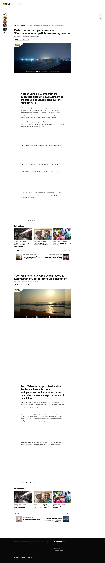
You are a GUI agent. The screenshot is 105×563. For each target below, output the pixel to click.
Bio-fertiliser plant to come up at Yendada (62, 244)
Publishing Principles (58, 550)
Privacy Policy (23, 557)
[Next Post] (66, 257)
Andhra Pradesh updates (20, 543)
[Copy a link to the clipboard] (28, 39)
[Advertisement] (52, 14)
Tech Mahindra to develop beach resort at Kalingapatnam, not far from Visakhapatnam (31, 257)
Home (15, 25)
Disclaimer (30, 557)
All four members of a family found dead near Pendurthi (41, 244)
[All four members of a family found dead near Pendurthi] (43, 234)
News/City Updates (25, 36)
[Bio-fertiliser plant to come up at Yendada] (62, 234)
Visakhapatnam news (41, 541)
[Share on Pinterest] (24, 39)
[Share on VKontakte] (26, 39)
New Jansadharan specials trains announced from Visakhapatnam (21, 244)
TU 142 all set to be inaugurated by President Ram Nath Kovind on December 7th (53, 257)
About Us (56, 544)
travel (46, 543)
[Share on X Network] (22, 39)
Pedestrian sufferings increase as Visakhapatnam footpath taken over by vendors (53, 520)
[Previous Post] (19, 257)
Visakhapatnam (21, 25)
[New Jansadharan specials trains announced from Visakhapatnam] (23, 234)
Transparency (57, 548)
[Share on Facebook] (20, 39)
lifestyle (42, 543)
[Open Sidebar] (100, 14)
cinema (16, 544)
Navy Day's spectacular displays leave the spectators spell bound (31, 520)
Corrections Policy (58, 546)
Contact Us (16, 557)
